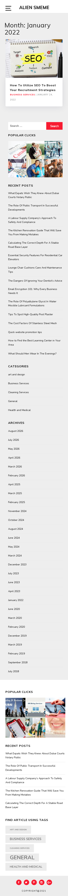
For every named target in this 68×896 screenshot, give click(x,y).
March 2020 (15, 618)
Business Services (22, 94)
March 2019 (15, 644)
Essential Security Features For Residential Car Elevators (35, 257)
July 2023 (13, 573)
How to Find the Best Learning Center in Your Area (34, 342)
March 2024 (15, 555)
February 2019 (16, 653)
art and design (16, 374)
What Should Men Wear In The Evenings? (32, 353)
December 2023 (17, 564)
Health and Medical (19, 410)
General (12, 401)
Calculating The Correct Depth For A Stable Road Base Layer (33, 245)
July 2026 (13, 440)
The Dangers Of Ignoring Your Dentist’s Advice (35, 280)
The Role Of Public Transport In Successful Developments (33, 207)
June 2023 (14, 582)
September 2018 (17, 662)
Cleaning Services (18, 392)
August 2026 (15, 431)
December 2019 (17, 635)
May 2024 (13, 546)
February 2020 (16, 627)
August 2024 (15, 529)
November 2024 (17, 511)
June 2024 (14, 538)
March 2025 (15, 493)
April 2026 (14, 457)
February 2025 (16, 502)
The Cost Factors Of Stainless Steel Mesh (32, 323)
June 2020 (14, 609)
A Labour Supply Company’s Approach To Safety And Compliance (32, 220)
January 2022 (15, 600)
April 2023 (14, 591)
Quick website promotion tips (25, 332)
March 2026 (15, 466)
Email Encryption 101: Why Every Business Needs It (32, 291)
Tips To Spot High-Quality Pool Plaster (30, 314)
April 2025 (14, 484)
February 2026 (16, 475)
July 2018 (13, 671)
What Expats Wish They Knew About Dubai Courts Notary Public (33, 195)
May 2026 (13, 449)
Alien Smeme (34, 7)
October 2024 (16, 520)
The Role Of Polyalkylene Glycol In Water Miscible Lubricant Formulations (32, 303)
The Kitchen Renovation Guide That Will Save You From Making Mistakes (34, 232)
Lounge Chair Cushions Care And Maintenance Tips (35, 269)
